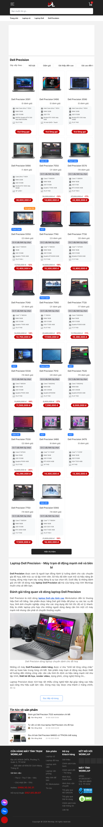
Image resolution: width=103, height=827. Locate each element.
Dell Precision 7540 (21, 302)
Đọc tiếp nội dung (51, 698)
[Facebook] (81, 761)
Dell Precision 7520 (77, 371)
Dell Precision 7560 (49, 302)
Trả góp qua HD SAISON (67, 791)
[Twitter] (99, 761)
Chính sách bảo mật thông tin (69, 804)
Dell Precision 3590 (77, 99)
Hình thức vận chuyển (68, 784)
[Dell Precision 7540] (23, 287)
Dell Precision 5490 (49, 99)
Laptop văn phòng (51, 772)
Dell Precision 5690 (21, 165)
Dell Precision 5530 (21, 371)
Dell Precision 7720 (77, 302)
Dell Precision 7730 (77, 234)
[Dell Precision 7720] (80, 287)
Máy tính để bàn (51, 778)
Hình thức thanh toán (67, 778)
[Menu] (12, 4)
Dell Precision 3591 (20, 99)
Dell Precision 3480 (49, 439)
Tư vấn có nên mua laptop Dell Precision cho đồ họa (50, 725)
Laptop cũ (50, 756)
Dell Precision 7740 (49, 234)
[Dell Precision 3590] (80, 84)
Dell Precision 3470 (77, 439)
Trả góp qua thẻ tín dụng (67, 797)
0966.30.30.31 (26, 787)
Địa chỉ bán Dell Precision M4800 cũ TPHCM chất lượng (52, 735)
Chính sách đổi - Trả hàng (68, 771)
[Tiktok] (93, 761)
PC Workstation (52, 784)
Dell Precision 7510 (49, 371)
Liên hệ (65, 810)
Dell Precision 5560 (49, 508)
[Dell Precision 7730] (80, 219)
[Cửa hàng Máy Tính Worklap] (51, 4)
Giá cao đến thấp (88, 65)
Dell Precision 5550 (21, 234)
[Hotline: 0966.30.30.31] (4, 820)
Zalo (4, 811)
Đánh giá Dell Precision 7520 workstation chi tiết (49, 714)
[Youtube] (87, 761)
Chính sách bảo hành (69, 764)
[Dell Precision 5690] (23, 150)
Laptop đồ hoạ (52, 760)
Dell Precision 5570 (77, 165)
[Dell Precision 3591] (23, 84)
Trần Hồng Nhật (36, 717)
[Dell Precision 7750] (23, 493)
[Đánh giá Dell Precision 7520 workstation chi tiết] (18, 717)
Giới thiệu (66, 759)
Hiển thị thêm (50, 551)
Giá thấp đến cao (65, 65)
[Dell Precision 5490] (51, 84)
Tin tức (49, 788)
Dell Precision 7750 (20, 508)
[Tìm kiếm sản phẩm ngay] (90, 11)
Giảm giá (47, 65)
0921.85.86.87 (33, 792)
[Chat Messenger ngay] (4, 802)
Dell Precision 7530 (21, 439)
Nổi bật (32, 65)
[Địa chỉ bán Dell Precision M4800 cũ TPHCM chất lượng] (18, 738)
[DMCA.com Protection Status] (86, 798)
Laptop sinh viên (51, 765)
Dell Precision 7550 (49, 165)
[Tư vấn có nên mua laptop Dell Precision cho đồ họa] (18, 728)
